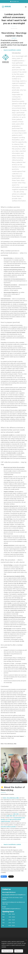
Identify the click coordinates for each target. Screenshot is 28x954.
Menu (25, 6)
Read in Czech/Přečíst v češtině (12, 50)
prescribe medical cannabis (8, 826)
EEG (15, 814)
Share (4, 876)
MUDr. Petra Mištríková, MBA (11, 798)
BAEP (7, 816)
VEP (14, 816)
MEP (11, 816)
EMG (17, 814)
